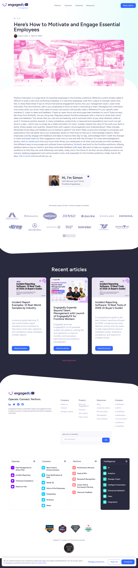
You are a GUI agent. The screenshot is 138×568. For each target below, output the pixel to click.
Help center (83, 417)
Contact (64, 408)
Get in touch (25, 156)
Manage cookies (67, 412)
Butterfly (78, 144)
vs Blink (118, 408)
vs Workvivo (119, 422)
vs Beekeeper (120, 415)
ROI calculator (102, 412)
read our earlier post (30, 141)
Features (82, 410)
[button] (58, 5)
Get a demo (83, 413)
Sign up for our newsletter (70, 434)
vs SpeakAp (119, 426)
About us (64, 404)
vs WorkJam (119, 404)
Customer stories (103, 408)
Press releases (102, 419)
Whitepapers (102, 415)
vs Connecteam (121, 419)
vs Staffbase (119, 412)
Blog (98, 404)
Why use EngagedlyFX (84, 405)
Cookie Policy (41, 563)
